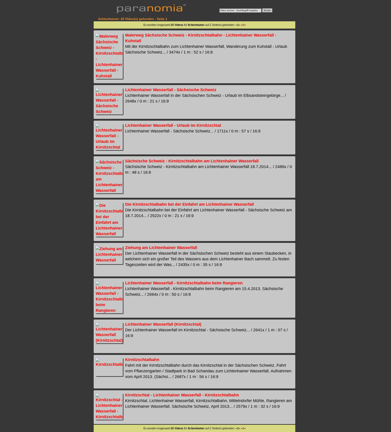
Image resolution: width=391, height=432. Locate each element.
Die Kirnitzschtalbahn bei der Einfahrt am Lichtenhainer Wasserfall (189, 204)
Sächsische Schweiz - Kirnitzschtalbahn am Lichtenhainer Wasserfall (192, 161)
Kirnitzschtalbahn (142, 359)
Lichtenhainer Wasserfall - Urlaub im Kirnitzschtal (173, 125)
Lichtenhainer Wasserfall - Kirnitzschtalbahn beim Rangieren (184, 283)
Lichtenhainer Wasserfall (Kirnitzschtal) (163, 324)
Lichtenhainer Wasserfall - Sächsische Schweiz (170, 90)
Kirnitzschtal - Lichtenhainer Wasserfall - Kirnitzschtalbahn (182, 395)
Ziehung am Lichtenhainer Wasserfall (161, 247)
